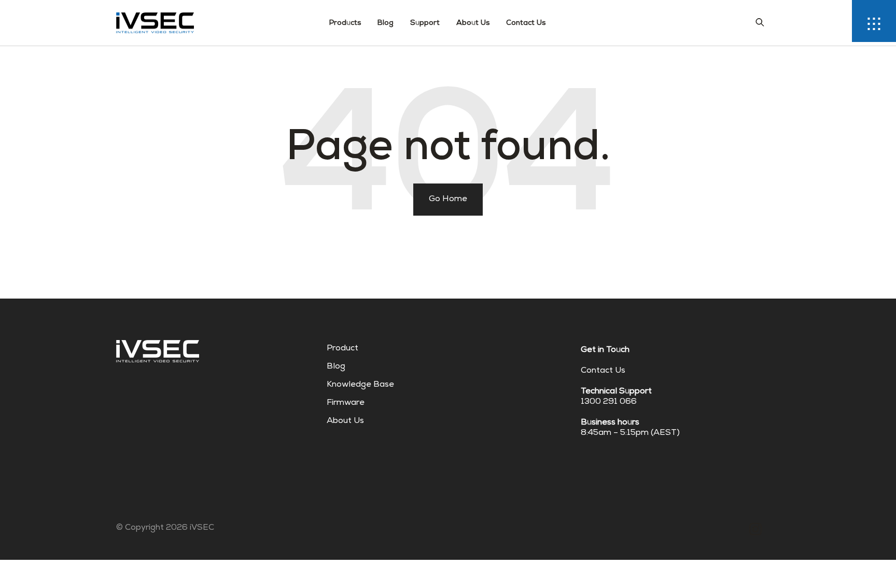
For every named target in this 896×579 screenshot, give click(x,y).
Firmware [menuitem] (346, 403)
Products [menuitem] (345, 23)
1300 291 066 (609, 402)
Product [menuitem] (342, 349)
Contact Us (603, 371)
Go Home (448, 199)
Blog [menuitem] (385, 23)
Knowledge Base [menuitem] (360, 385)
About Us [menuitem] (472, 23)
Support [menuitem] (425, 23)
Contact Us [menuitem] (525, 23)
